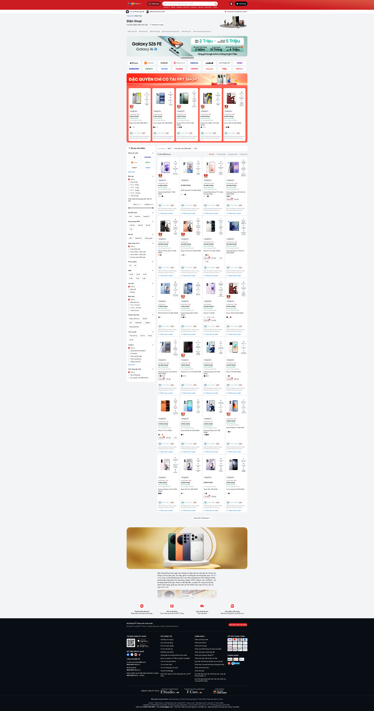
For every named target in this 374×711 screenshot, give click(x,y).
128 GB (229, 379)
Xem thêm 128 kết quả (201, 518)
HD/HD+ (147, 323)
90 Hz (150, 336)
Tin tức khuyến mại (167, 649)
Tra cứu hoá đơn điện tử (168, 661)
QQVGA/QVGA (134, 327)
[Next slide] (166, 12)
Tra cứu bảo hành (166, 664)
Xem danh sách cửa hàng (238, 624)
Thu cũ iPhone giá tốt (137, 11)
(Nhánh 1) (133, 664)
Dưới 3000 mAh (135, 249)
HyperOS (146, 216)
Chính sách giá (199, 671)
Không (133, 292)
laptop (173, 7)
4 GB (137, 278)
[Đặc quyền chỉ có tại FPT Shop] (187, 79)
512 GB (148, 225)
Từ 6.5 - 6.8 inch (136, 308)
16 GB (131, 274)
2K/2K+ (145, 318)
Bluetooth (138, 238)
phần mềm (208, 7)
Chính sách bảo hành (201, 639)
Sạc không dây (135, 375)
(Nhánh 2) (134, 670)
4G (135, 265)
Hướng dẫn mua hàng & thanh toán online (174, 655)
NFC (130, 238)
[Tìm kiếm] (215, 3)
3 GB (143, 278)
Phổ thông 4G (186, 31)
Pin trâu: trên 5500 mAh (138, 257)
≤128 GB (132, 225)
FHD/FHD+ (138, 323)
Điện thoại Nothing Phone (202, 31)
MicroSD (133, 289)
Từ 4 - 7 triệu (135, 187)
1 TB (130, 229)
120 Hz (143, 336)
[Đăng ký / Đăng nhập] (231, 4)
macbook (194, 7)
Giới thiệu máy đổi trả (167, 652)
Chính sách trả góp (201, 646)
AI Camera (134, 353)
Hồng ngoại (148, 238)
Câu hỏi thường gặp (167, 671)
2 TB (206, 261)
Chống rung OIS (136, 361)
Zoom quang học (136, 359)
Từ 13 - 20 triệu (135, 193)
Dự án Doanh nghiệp (167, 646)
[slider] (129, 208)
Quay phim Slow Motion (138, 351)
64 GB (207, 496)
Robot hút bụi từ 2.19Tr (157, 11)
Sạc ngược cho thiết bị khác (139, 377)
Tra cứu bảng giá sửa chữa (169, 667)
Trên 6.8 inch (135, 310)
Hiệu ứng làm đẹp (136, 356)
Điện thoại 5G (132, 31)
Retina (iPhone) (134, 318)
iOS (130, 216)
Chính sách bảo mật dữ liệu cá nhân (206, 658)
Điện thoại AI (143, 31)
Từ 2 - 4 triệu (135, 185)
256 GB (140, 225)
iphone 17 (167, 7)
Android (137, 216)
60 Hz (131, 340)
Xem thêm (131, 172)
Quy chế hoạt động (167, 643)
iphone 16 (186, 7)
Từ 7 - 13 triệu (135, 190)
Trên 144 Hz (133, 336)
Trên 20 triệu (135, 196)
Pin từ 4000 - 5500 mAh (138, 254)
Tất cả (133, 179)
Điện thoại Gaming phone (170, 31)
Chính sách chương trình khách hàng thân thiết (209, 664)
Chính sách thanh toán (202, 667)
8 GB (144, 274)
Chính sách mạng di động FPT (204, 655)
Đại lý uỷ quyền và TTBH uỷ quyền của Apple (175, 658)
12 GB (138, 274)
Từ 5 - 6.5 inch (135, 305)
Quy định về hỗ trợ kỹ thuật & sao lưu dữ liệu (209, 661)
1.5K (130, 323)
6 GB (131, 278)
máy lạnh (201, 7)
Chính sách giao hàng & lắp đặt (205, 652)
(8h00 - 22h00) (135, 675)
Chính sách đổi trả (200, 643)
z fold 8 (214, 7)
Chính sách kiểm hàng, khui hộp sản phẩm (208, 649)
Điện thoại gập (155, 31)
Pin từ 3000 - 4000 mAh (138, 252)
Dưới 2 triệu (134, 182)
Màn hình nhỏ (135, 302)
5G (130, 265)
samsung (179, 7)
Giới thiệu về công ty (167, 639)
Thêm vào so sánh (166, 213)
